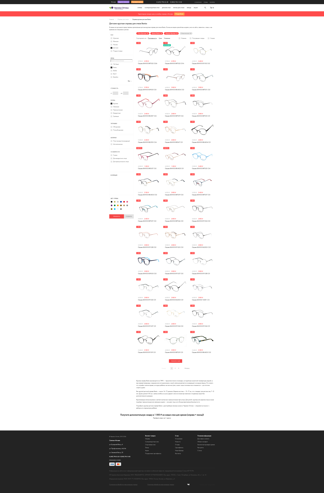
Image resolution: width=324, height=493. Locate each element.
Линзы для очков (178, 7)
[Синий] (121, 202)
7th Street (116, 64)
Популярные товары (198, 38)
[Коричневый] (121, 205)
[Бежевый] (124, 205)
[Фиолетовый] (112, 205)
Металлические (118, 144)
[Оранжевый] (118, 205)
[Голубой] (115, 209)
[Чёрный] (112, 202)
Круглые (115, 103)
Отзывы (206, 2)
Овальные (116, 107)
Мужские (116, 38)
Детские (115, 48)
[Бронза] (112, 209)
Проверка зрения (137, 2)
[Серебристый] (118, 202)
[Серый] (127, 205)
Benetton (115, 77)
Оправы (139, 7)
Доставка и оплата (203, 489)
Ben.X (114, 74)
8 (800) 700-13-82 (176, 2)
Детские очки (166, 7)
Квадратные (116, 113)
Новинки (183, 38)
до (121, 93)
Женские (115, 41)
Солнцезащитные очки (152, 7)
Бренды (189, 7)
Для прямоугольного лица (121, 161)
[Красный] (124, 202)
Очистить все (186, 33)
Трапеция (116, 116)
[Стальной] (121, 209)
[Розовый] (127, 202)
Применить (116, 216)
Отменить (129, 216)
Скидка (212, 38)
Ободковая (116, 127)
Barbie (115, 71)
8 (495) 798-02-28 (162, 2)
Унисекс (115, 45)
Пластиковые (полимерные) (121, 141)
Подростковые (117, 51)
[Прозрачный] (118, 209)
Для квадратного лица (120, 158)
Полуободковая (118, 130)
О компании (198, 2)
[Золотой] (115, 202)
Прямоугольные (118, 110)
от (111, 93)
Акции (196, 7)
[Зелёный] (115, 205)
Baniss (115, 67)
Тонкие (115, 155)
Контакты (212, 2)
